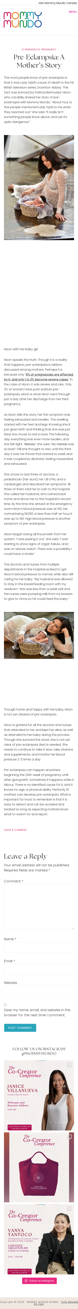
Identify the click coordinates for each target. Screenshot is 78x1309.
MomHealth (32, 49)
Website (10, 983)
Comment (13, 881)
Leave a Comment (15, 830)
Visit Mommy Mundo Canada (57, 3)
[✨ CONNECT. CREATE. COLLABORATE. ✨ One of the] (39, 1167)
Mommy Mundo (22, 19)
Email (9, 961)
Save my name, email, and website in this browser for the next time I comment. (37, 1013)
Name (10, 939)
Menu (73, 12)
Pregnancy (48, 49)
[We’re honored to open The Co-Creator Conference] (39, 1095)
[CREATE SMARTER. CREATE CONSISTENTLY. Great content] (39, 1239)
